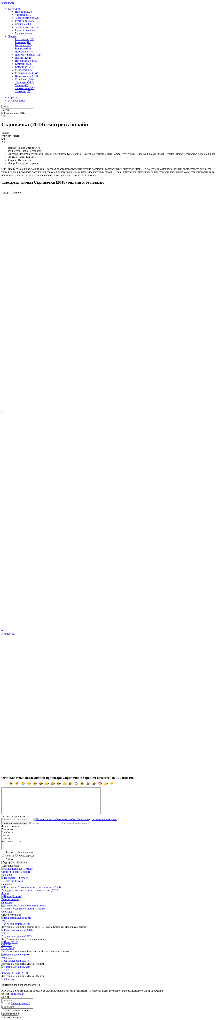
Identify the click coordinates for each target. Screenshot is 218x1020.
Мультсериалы (23, 33)
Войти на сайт (10, 1014)
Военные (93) (23, 48)
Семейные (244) (24, 79)
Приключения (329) (26, 76)
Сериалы (13, 97)
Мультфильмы (16, 100)
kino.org (7, 2)
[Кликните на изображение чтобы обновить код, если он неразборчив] (75, 819)
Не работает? (9, 633)
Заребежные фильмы (27, 17)
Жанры (12, 36)
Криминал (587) (24, 66)
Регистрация (17, 993)
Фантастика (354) (25, 88)
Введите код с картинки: (15, 816)
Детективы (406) (24, 51)
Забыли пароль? (20, 1003)
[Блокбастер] (12, 832)
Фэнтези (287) (23, 91)
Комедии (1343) (24, 63)
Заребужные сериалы (27, 27)
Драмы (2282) (23, 57)
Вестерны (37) (23, 45)
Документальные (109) (28, 54)
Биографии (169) (24, 39)
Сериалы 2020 (23, 23)
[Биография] (12, 829)
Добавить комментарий (15, 823)
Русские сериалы (25, 30)
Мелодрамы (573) (25, 69)
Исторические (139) (26, 60)
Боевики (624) (23, 42)
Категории (14, 8)
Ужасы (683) (22, 85)
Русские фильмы (24, 20)
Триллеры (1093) (24, 82)
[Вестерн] (12, 838)
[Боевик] (12, 835)
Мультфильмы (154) (26, 73)
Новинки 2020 (23, 11)
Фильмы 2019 (23, 14)
